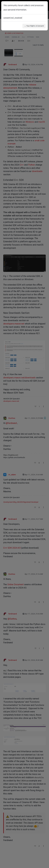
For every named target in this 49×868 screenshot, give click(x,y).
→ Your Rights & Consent (34, 26)
